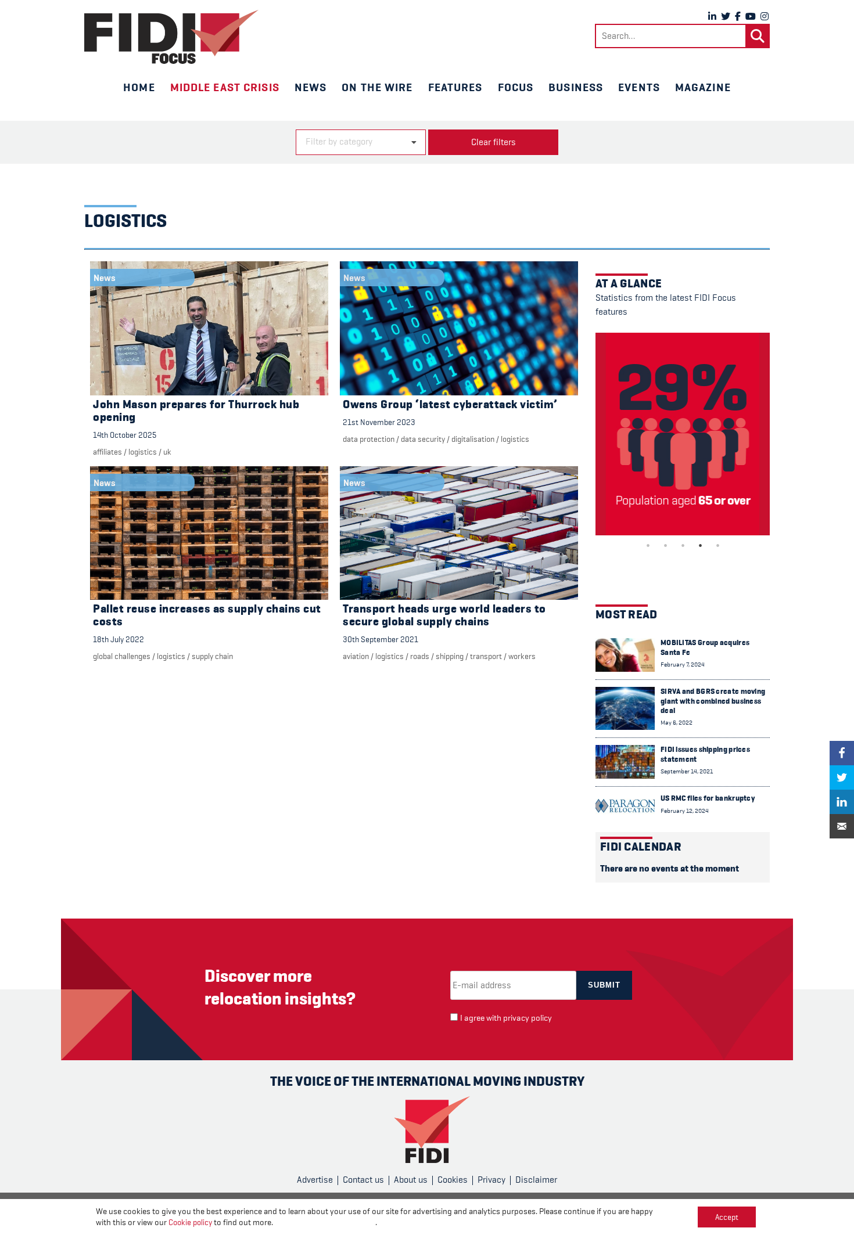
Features (455, 87)
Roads (419, 656)
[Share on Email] (842, 826)
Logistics (142, 451)
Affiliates (107, 451)
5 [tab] (717, 545)
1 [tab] (648, 545)
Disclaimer (536, 1180)
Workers (522, 656)
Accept (726, 1217)
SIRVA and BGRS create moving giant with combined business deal (713, 701)
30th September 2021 (380, 639)
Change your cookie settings (325, 1222)
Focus (516, 87)
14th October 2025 (124, 435)
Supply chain (212, 656)
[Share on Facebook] (842, 753)
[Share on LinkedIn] (842, 802)
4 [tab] (700, 545)
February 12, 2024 (685, 811)
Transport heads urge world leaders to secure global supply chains (444, 615)
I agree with (506, 1018)
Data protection (368, 439)
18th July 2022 (118, 639)
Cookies (452, 1180)
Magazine (703, 87)
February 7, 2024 (683, 664)
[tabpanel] (682, 434)
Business (575, 87)
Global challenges (121, 656)
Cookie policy (190, 1222)
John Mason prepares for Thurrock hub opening (196, 411)
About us (411, 1180)
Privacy (491, 1180)
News (310, 87)
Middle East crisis (224, 87)
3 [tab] (682, 545)
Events (639, 87)
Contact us (363, 1180)
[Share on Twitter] (842, 777)
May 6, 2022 (676, 722)
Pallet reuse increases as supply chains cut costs (207, 615)
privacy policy (527, 1018)
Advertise (315, 1180)
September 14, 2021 (687, 771)
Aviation (356, 656)
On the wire (377, 87)
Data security (423, 439)
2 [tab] (665, 545)
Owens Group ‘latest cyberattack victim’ (450, 404)
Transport (486, 656)
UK (167, 451)
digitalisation (472, 439)
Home (139, 87)
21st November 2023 (379, 422)
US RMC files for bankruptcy (708, 798)
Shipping (450, 656)
